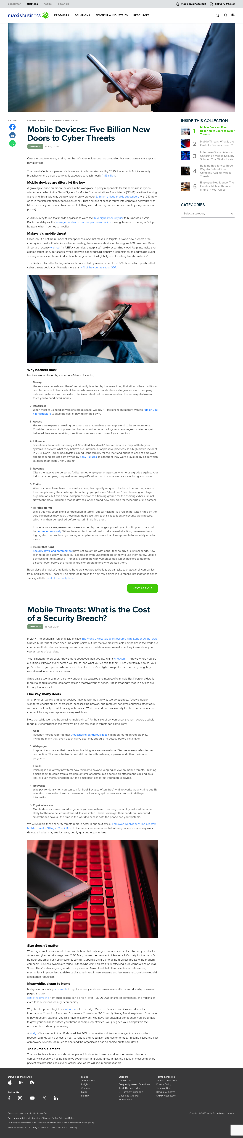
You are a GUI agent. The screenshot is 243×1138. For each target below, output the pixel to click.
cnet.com (120, 658)
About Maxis (88, 1080)
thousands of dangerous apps (89, 735)
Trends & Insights (64, 120)
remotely (55, 531)
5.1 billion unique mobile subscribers (117, 196)
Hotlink (85, 1095)
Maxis (84, 1091)
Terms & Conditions (166, 1080)
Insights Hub (36, 120)
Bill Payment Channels (131, 1091)
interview (70, 1009)
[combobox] (208, 214)
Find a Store (125, 1099)
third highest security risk (108, 218)
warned (55, 247)
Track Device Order (129, 1088)
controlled (43, 531)
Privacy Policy (163, 1084)
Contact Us (125, 1080)
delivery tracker (225, 4)
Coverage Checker (129, 1095)
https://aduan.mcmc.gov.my (82, 1122)
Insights (85, 1084)
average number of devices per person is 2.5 (83, 222)
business (32, 4)
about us (63, 4)
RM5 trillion (108, 175)
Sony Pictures (88, 457)
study (33, 1033)
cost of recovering (38, 998)
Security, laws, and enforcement (53, 551)
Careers (85, 1088)
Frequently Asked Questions (134, 1084)
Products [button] (61, 15)
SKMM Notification (166, 1095)
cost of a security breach (61, 578)
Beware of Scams (165, 1091)
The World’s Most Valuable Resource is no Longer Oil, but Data (119, 639)
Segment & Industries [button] (112, 15)
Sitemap (73, 1127)
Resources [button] (141, 15)
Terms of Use (163, 1088)
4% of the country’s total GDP (98, 267)
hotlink (48, 4)
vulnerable (60, 989)
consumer (14, 4)
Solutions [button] (82, 15)
